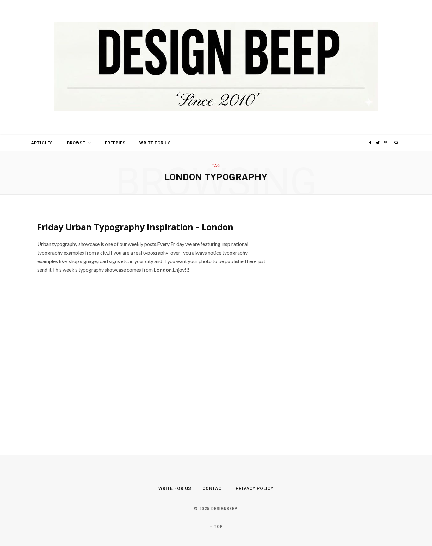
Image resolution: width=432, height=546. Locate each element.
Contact (213, 488)
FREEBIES (115, 142)
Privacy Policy (255, 488)
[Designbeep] (216, 67)
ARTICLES (42, 142)
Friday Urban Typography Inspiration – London (135, 227)
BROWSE (76, 142)
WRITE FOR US (155, 142)
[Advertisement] (340, 310)
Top (218, 527)
